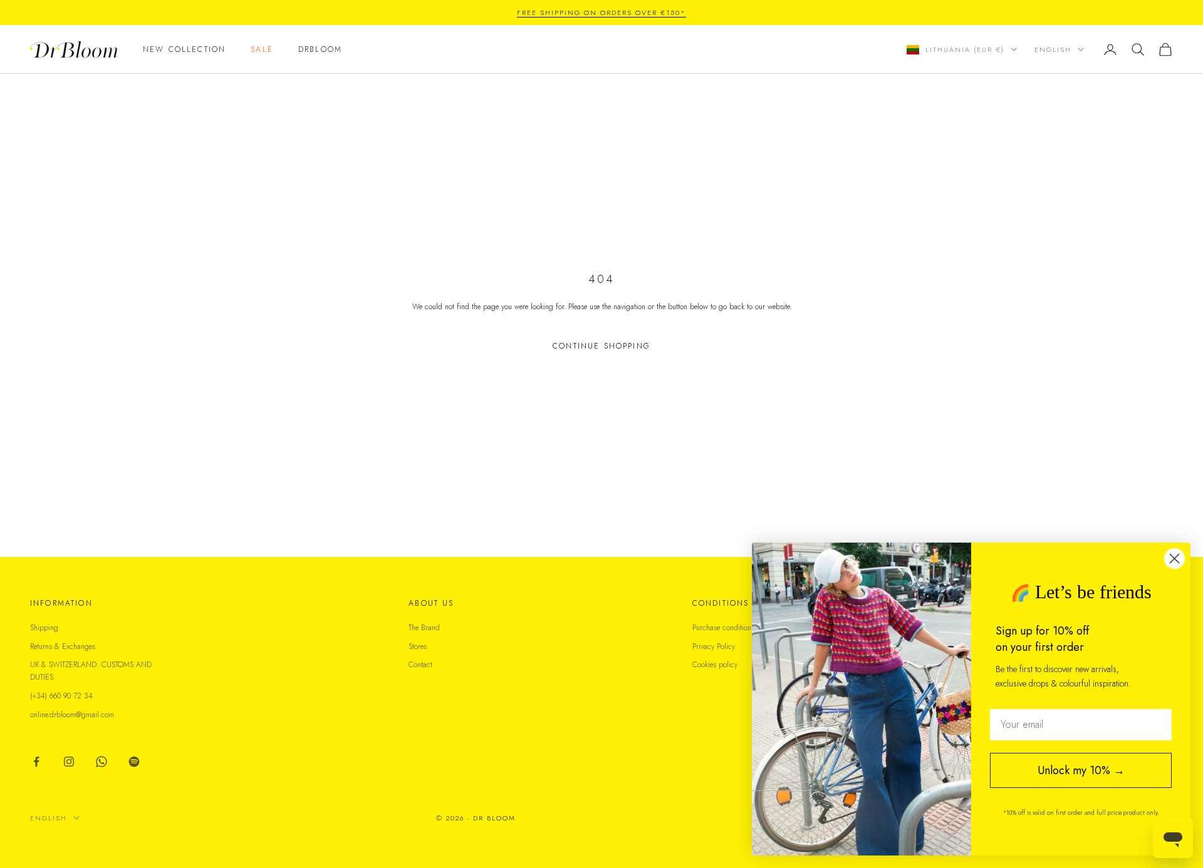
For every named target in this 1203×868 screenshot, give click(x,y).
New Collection (184, 49)
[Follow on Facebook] (36, 761)
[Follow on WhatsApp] (101, 761)
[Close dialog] (1174, 558)
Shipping (44, 627)
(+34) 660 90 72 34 (61, 696)
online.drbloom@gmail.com (72, 714)
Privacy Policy (713, 646)
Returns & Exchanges (62, 646)
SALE (262, 49)
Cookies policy (714, 664)
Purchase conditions (723, 627)
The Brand (424, 627)
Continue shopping (601, 346)
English (1052, 49)
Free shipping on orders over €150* (601, 13)
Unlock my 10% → (1081, 770)
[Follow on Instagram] (69, 761)
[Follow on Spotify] (134, 761)
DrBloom (320, 49)
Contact (420, 664)
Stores (418, 646)
